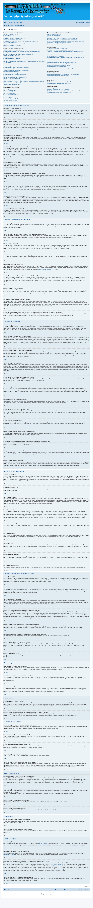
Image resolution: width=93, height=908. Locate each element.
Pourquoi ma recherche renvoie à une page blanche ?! (59, 65)
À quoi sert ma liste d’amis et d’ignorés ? (56, 56)
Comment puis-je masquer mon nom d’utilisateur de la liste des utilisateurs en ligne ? (21, 51)
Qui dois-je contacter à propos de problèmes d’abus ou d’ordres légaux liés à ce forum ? (66, 90)
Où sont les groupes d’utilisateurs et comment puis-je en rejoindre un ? (62, 38)
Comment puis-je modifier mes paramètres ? (13, 50)
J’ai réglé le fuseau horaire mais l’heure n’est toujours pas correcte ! (18, 54)
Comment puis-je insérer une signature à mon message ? (16, 70)
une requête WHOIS (56, 864)
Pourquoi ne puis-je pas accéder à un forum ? (13, 75)
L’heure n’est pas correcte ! (9, 52)
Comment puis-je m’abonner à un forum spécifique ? (58, 75)
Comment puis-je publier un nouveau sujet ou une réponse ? (16, 67)
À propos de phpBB (72, 845)
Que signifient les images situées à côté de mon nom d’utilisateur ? (18, 57)
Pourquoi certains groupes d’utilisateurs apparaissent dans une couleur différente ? (65, 41)
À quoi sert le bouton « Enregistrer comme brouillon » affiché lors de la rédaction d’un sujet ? (23, 81)
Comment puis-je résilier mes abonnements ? (57, 77)
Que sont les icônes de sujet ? (10, 100)
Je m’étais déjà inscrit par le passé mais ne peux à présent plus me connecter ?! (21, 41)
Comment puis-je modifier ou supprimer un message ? (15, 68)
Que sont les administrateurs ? (54, 34)
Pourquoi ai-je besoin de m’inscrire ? (11, 34)
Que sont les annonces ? (9, 96)
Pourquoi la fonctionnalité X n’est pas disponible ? (58, 89)
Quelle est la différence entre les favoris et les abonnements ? (60, 72)
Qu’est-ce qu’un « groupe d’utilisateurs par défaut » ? (59, 42)
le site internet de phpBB (44, 269)
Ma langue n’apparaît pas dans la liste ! (12, 55)
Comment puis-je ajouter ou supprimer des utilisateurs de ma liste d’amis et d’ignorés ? (66, 57)
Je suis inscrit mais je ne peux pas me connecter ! (14, 38)
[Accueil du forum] (34, 9)
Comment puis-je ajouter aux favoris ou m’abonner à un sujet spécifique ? (63, 74)
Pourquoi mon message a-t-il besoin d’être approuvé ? (15, 82)
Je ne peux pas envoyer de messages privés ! (57, 48)
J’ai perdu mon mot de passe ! (10, 42)
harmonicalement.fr (48, 893)
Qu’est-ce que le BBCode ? (9, 89)
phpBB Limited (42, 843)
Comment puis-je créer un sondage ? (11, 71)
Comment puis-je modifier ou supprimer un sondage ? (15, 74)
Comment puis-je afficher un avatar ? (11, 58)
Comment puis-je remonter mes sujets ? (12, 84)
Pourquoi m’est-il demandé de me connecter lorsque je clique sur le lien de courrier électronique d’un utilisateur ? (24, 62)
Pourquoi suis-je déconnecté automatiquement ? (14, 43)
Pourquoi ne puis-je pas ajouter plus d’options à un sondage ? (16, 73)
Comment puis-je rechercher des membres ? (57, 66)
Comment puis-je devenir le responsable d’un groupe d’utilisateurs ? (62, 39)
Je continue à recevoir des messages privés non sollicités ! (60, 50)
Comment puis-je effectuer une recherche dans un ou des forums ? (62, 62)
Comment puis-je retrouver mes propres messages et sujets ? (61, 68)
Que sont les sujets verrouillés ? (10, 98)
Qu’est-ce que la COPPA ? (9, 35)
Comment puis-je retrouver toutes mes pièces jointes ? (59, 83)
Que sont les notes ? (8, 97)
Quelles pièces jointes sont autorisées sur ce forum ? (59, 81)
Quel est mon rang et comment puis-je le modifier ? (14, 59)
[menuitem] (5, 22)
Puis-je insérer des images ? (9, 93)
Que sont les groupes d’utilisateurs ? (55, 36)
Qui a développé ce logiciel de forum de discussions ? (59, 88)
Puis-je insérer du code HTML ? (10, 90)
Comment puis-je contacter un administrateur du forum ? (59, 92)
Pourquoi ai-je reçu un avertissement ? (11, 78)
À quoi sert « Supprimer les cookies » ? (12, 45)
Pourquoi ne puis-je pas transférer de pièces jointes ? (15, 77)
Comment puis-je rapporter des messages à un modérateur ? (16, 80)
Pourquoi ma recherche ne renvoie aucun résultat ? (58, 63)
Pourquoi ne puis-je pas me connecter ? (12, 39)
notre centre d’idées (8, 854)
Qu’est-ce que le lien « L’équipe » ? (55, 43)
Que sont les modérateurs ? (53, 35)
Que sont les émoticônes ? (9, 91)
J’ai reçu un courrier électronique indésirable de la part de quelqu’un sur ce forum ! (65, 51)
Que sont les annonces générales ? (11, 94)
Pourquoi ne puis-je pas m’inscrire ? (11, 36)
